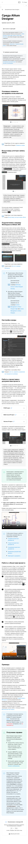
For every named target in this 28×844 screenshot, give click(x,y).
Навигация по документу (14, 555)
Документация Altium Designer (12, 9)
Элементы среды (20, 145)
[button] (14, 408)
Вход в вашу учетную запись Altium (17, 217)
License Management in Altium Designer (17, 310)
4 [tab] (15, 122)
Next (24, 112)
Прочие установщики (8, 63)
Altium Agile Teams (11, 35)
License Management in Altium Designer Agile (16, 306)
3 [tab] (14, 122)
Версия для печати (15, 833)
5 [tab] (17, 122)
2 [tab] (12, 122)
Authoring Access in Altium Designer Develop (17, 286)
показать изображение (13, 766)
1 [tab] (10, 122)
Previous (3, 112)
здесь (7, 718)
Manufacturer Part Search (8, 709)
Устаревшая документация (9, 61)
